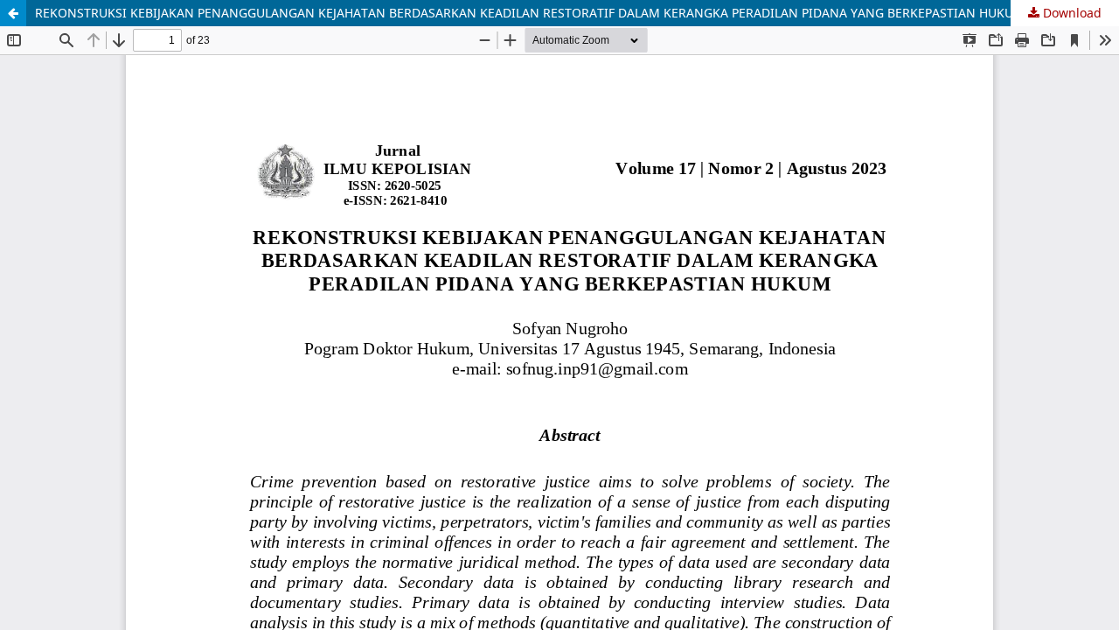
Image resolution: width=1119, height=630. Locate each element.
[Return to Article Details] (13, 13)
